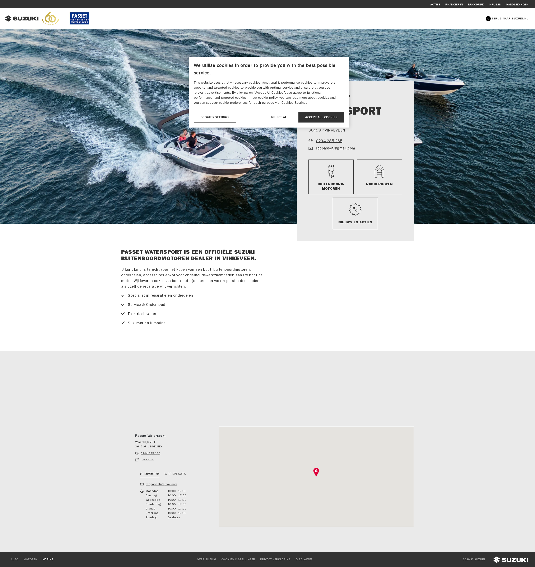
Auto (14, 559)
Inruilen (495, 4)
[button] (316, 472)
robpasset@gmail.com (335, 148)
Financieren (454, 4)
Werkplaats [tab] (175, 474)
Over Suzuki (206, 559)
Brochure (476, 4)
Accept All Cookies (321, 117)
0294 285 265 (329, 141)
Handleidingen (517, 4)
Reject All (279, 117)
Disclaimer (304, 559)
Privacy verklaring (275, 559)
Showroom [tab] (149, 474)
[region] (269, 92)
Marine (47, 559)
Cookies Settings (214, 117)
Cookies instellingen (238, 559)
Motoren (30, 559)
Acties (435, 4)
